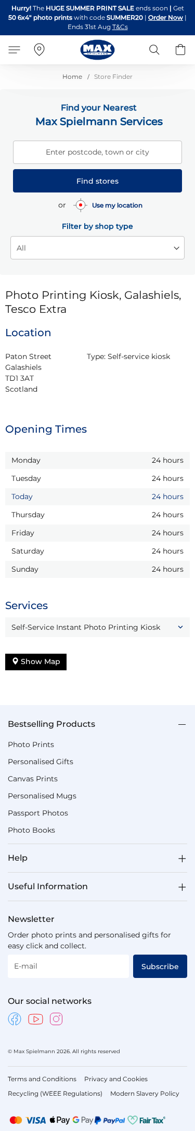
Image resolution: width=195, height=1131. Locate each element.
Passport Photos (38, 813)
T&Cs (120, 27)
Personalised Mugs (42, 796)
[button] (97, 627)
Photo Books (31, 830)
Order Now (165, 17)
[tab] (97, 724)
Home (73, 76)
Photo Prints (31, 744)
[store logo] (97, 49)
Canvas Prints (33, 778)
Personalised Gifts (40, 761)
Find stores (97, 181)
